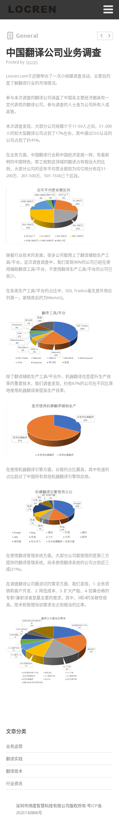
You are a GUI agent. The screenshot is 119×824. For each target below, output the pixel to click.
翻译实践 (14, 758)
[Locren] (32, 10)
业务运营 (14, 746)
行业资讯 (14, 783)
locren (32, 62)
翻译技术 (14, 771)
